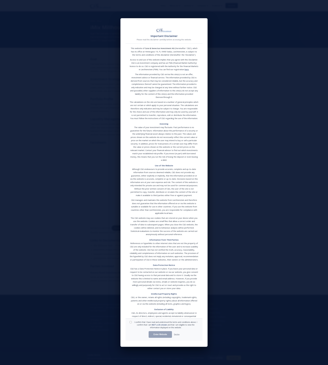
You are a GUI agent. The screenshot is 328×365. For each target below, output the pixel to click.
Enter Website (160, 334)
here (187, 69)
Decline (177, 334)
